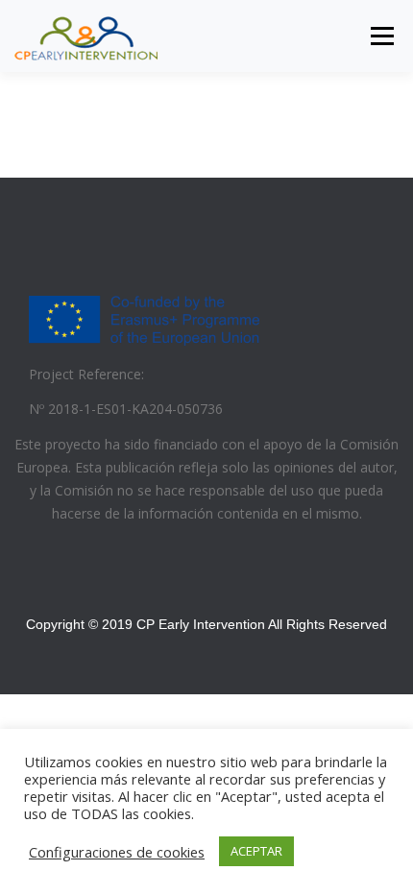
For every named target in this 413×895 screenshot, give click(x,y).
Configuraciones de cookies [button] (117, 851)
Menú (381, 36)
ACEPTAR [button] (256, 850)
